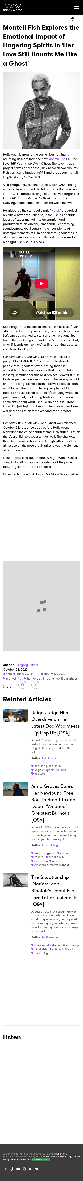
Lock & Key (41, 953)
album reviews (54, 674)
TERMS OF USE (60, 1154)
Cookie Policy (64, 1156)
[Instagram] (6, 1169)
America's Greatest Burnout (51, 865)
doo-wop (39, 774)
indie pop (55, 945)
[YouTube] (18, 1169)
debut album (57, 857)
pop (36, 766)
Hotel (55, 210)
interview (22, 674)
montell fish (14, 678)
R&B (36, 674)
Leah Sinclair (66, 949)
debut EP (47, 949)
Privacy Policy (49, 1156)
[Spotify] (24, 1169)
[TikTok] (12, 1169)
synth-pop (72, 945)
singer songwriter (45, 853)
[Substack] (30, 1169)
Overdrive (60, 770)
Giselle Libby (50, 845)
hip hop (48, 766)
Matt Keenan (50, 937)
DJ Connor (49, 758)
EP (36, 949)
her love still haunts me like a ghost (52, 678)
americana (41, 861)
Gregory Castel (27, 665)
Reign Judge (42, 770)
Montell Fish (56, 159)
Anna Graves (60, 861)
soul (9, 674)
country (39, 857)
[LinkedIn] (36, 1169)
